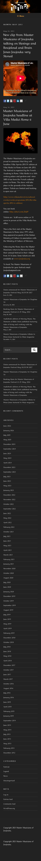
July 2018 (6, 646)
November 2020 (9, 568)
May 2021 (7, 545)
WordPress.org (9, 808)
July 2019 (6, 614)
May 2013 (7, 743)
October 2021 (8, 531)
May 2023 (7, 485)
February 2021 (8, 559)
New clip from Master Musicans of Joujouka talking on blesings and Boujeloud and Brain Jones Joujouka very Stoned (19, 45)
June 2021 (7, 541)
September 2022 (9, 508)
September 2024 (9, 448)
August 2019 (8, 610)
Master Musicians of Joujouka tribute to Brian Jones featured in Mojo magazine (19, 401)
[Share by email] (21, 101)
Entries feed (8, 799)
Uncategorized (9, 780)
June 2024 (7, 453)
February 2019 (8, 633)
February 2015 (8, 711)
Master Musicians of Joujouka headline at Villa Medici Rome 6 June (17, 117)
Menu (21, 16)
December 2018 (9, 637)
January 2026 (8, 430)
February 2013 (8, 748)
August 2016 (8, 688)
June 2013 (7, 738)
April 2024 (7, 462)
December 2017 (9, 665)
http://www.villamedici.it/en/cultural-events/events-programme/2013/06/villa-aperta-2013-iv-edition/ (20, 199)
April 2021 (7, 550)
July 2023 (6, 476)
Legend (6, 771)
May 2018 (7, 656)
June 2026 (7, 425)
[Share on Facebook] (4, 101)
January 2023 (8, 490)
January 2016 (8, 697)
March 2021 (8, 554)
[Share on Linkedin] (18, 101)
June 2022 (7, 513)
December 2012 (9, 752)
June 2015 (7, 702)
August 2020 (8, 577)
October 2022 (8, 504)
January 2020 (8, 591)
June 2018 (7, 651)
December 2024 (9, 444)
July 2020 (6, 582)
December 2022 (9, 494)
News (5, 776)
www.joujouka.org (22, 258)
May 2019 (7, 623)
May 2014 (7, 729)
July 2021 (6, 536)
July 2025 (6, 435)
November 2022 (9, 499)
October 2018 (8, 642)
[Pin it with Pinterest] (14, 101)
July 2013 (6, 734)
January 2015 (8, 715)
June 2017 (7, 674)
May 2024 (7, 458)
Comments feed (9, 803)
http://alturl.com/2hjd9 (18, 211)
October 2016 (8, 683)
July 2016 (6, 692)
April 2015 (7, 706)
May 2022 (7, 518)
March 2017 (8, 679)
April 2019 (7, 628)
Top (39, 859)
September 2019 (9, 605)
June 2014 (7, 725)
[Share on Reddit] (11, 101)
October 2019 (8, 600)
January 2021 (8, 563)
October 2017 (8, 669)
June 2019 (7, 619)
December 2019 (9, 596)
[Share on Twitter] (8, 101)
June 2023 (7, 481)
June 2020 (7, 587)
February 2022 (8, 527)
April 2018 (7, 660)
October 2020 (8, 573)
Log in (5, 794)
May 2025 (7, 439)
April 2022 (7, 522)
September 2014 (9, 720)
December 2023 (9, 467)
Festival (6, 766)
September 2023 (9, 471)
